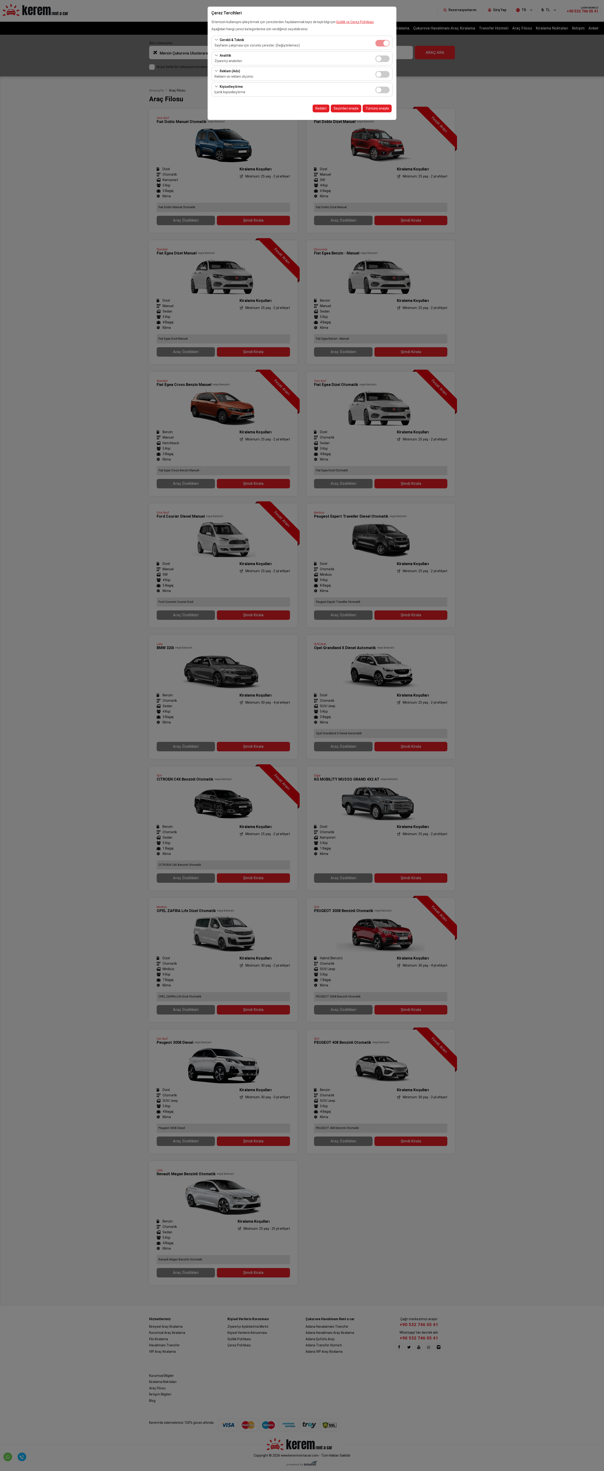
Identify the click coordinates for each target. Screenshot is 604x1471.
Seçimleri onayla (346, 108)
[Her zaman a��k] (382, 42)
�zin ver (382, 58)
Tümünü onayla (377, 108)
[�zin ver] (382, 58)
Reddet (321, 108)
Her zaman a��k (382, 43)
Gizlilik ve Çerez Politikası (355, 22)
